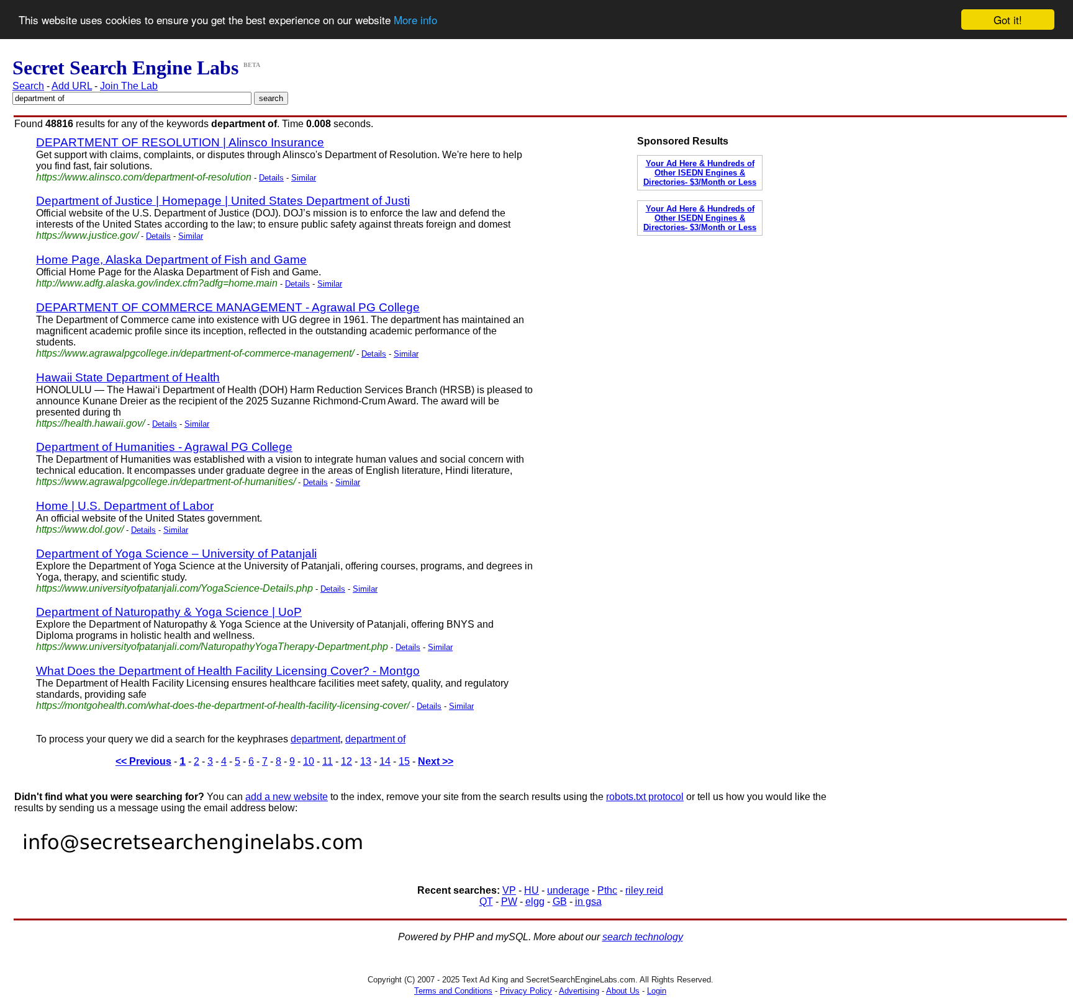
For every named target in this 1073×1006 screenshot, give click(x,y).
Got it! (1008, 19)
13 (365, 761)
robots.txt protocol (645, 796)
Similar (303, 177)
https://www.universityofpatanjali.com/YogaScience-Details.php (174, 588)
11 (327, 761)
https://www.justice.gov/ (87, 235)
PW (509, 901)
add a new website (286, 796)
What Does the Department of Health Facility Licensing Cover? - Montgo (228, 670)
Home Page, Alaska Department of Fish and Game (171, 259)
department (315, 739)
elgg (535, 901)
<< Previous (143, 761)
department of (375, 739)
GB (560, 901)
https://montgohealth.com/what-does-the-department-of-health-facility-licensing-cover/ (222, 705)
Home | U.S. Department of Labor (125, 505)
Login (656, 990)
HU (531, 890)
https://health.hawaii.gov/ (90, 423)
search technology (642, 937)
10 (308, 761)
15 (404, 761)
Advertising (579, 990)
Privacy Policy (526, 990)
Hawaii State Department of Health (128, 377)
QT (486, 901)
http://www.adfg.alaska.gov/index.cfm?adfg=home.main (157, 283)
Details (271, 177)
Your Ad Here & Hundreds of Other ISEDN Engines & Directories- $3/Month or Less (699, 173)
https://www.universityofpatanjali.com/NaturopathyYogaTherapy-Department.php (212, 646)
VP (509, 890)
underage (568, 890)
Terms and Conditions (453, 990)
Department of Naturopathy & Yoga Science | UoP (169, 611)
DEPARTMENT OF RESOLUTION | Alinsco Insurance (180, 142)
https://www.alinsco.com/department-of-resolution (143, 177)
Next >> (435, 761)
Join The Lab (129, 86)
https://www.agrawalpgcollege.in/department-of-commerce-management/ (195, 353)
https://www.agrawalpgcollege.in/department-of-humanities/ (166, 481)
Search (28, 86)
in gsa (588, 901)
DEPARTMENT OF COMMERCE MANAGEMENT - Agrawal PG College (228, 307)
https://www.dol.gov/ (80, 529)
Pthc (607, 890)
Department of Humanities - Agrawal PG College (164, 446)
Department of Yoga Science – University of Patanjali (176, 553)
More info (415, 20)
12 (346, 761)
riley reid (644, 890)
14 (385, 761)
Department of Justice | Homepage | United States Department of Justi (223, 200)
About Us (623, 990)
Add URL (72, 86)
